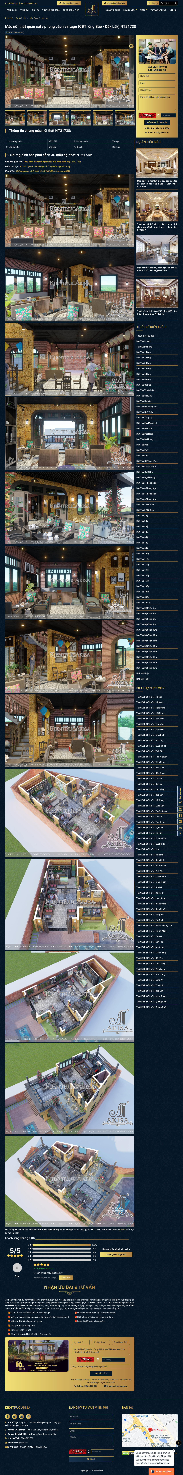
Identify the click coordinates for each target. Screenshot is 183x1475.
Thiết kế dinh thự (144, 347)
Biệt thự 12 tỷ (142, 564)
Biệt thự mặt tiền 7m (146, 613)
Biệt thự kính (142, 456)
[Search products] (175, 3)
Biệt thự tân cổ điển (145, 390)
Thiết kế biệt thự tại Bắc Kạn (149, 795)
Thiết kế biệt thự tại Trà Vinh (149, 985)
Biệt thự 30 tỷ (142, 592)
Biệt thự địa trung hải (146, 407)
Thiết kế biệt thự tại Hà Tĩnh (149, 833)
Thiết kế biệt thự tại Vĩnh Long (150, 969)
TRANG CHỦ (12, 10)
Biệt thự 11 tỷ (142, 559)
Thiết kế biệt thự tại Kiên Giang (151, 953)
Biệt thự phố (142, 450)
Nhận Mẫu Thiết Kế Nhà (116, 3)
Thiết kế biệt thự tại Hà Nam (149, 702)
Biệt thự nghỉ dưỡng (145, 477)
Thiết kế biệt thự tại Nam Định (150, 729)
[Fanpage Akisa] (180, 815)
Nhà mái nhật (142, 673)
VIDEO (143, 10)
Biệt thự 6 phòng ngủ (146, 499)
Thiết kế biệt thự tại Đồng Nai (150, 914)
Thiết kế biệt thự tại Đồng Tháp (150, 996)
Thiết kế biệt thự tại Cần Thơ (149, 942)
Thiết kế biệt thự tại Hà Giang (150, 800)
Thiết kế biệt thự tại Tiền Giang (151, 963)
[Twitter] (131, 57)
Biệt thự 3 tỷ (142, 521)
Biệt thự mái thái (144, 428)
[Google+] (131, 63)
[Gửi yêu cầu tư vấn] (180, 809)
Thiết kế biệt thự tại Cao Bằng (150, 789)
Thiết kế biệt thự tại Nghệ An (149, 827)
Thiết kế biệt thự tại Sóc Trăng (150, 974)
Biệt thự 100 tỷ (143, 602)
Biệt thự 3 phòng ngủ (146, 483)
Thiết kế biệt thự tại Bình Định (150, 860)
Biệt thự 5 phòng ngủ (146, 494)
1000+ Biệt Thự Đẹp (145, 336)
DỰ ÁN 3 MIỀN (129, 10)
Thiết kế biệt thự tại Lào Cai (149, 816)
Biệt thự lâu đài (143, 341)
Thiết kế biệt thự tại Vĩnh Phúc (150, 762)
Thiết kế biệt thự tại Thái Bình (150, 751)
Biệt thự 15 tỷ (142, 581)
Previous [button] (7, 72)
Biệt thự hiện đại (144, 401)
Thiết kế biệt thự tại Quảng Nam (151, 1002)
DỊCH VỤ (35, 10)
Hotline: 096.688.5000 (86, 1386)
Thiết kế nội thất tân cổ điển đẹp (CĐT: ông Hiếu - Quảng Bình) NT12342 (157, 312)
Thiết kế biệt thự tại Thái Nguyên (151, 757)
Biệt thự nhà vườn (144, 412)
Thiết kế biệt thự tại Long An (149, 980)
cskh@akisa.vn (30, 3)
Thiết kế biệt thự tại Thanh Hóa (151, 822)
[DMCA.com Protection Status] (131, 1453)
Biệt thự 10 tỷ (142, 553)
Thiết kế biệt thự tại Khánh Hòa (151, 876)
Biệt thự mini (142, 445)
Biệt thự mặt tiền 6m (146, 608)
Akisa (123, 1229)
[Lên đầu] (178, 1442)
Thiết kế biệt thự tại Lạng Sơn (150, 806)
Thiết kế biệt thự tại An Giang (150, 947)
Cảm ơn (66, 1277)
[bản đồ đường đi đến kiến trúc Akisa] (150, 1430)
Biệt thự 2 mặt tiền (145, 505)
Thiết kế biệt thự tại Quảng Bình (151, 838)
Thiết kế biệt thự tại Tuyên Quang (152, 811)
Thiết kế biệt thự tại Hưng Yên (150, 724)
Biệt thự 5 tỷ (142, 532)
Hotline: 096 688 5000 (158, 128)
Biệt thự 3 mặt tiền (145, 510)
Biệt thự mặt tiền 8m (146, 619)
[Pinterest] (131, 69)
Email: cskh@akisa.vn (116, 1386)
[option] (69, 71)
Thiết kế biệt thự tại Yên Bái (149, 778)
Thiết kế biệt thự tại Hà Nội (149, 697)
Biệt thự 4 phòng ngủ (146, 488)
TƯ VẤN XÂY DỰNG (158, 10)
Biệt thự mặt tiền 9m (146, 624)
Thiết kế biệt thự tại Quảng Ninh (151, 746)
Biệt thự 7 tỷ (142, 543)
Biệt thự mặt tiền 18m (146, 668)
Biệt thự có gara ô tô (146, 466)
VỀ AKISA (24, 10)
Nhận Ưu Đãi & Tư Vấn (70, 3)
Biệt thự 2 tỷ (142, 515)
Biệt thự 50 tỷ (142, 597)
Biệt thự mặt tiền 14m (146, 646)
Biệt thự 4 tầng (143, 368)
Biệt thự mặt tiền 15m (146, 651)
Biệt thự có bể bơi (144, 472)
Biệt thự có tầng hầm (146, 461)
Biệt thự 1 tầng (143, 352)
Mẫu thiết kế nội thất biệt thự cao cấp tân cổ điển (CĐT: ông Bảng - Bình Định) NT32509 (157, 184)
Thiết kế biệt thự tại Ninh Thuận (151, 882)
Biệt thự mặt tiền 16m (146, 657)
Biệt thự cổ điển (143, 385)
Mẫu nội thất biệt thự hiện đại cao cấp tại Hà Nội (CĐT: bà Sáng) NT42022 (157, 269)
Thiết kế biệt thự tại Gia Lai (149, 887)
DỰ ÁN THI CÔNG (113, 10)
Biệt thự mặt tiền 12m (146, 635)
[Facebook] (131, 52)
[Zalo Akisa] (180, 827)
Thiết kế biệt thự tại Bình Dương (151, 904)
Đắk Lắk (44, 18)
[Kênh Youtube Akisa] (180, 821)
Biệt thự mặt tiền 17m (146, 662)
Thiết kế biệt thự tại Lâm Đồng (150, 898)
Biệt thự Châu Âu (144, 396)
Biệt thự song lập (144, 417)
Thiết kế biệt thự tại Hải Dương (150, 708)
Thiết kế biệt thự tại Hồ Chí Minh (151, 931)
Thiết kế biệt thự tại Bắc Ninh (150, 768)
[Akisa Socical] (7, 1416)
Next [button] (132, 118)
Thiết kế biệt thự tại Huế (147, 849)
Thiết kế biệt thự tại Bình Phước (151, 909)
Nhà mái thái (142, 679)
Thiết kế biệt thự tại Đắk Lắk (149, 893)
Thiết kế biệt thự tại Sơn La (149, 784)
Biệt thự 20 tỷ (142, 586)
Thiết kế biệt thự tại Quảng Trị (150, 844)
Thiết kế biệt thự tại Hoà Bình (150, 719)
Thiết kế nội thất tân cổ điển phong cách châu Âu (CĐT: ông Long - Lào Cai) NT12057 (157, 227)
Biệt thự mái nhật (144, 434)
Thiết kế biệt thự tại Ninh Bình (150, 735)
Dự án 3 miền (21, 18)
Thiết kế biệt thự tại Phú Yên (149, 871)
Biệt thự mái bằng (144, 439)
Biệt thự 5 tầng (143, 374)
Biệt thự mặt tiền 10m (146, 630)
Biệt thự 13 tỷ (142, 570)
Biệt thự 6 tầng (143, 379)
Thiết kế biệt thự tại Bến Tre (149, 958)
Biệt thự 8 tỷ (142, 548)
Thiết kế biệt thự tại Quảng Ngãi (151, 1007)
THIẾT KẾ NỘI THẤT (71, 10)
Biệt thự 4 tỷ (142, 526)
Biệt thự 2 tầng (143, 358)
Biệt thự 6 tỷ (142, 537)
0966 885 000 (27, 1438)
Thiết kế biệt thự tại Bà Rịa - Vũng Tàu (154, 925)
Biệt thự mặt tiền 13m (146, 641)
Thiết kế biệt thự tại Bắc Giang (150, 773)
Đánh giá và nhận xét (116, 1254)
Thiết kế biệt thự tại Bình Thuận (151, 865)
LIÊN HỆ (173, 10)
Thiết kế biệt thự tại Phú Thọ (149, 740)
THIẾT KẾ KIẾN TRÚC (51, 10)
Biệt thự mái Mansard (146, 423)
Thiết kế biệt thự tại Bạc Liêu (149, 991)
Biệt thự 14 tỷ (142, 575)
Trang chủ (9, 18)
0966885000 (13, 3)
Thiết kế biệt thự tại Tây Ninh (149, 920)
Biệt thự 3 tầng (143, 363)
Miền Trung (34, 18)
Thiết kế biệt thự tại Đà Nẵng (149, 855)
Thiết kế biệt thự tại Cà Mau (149, 936)
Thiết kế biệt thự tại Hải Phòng (150, 713)
